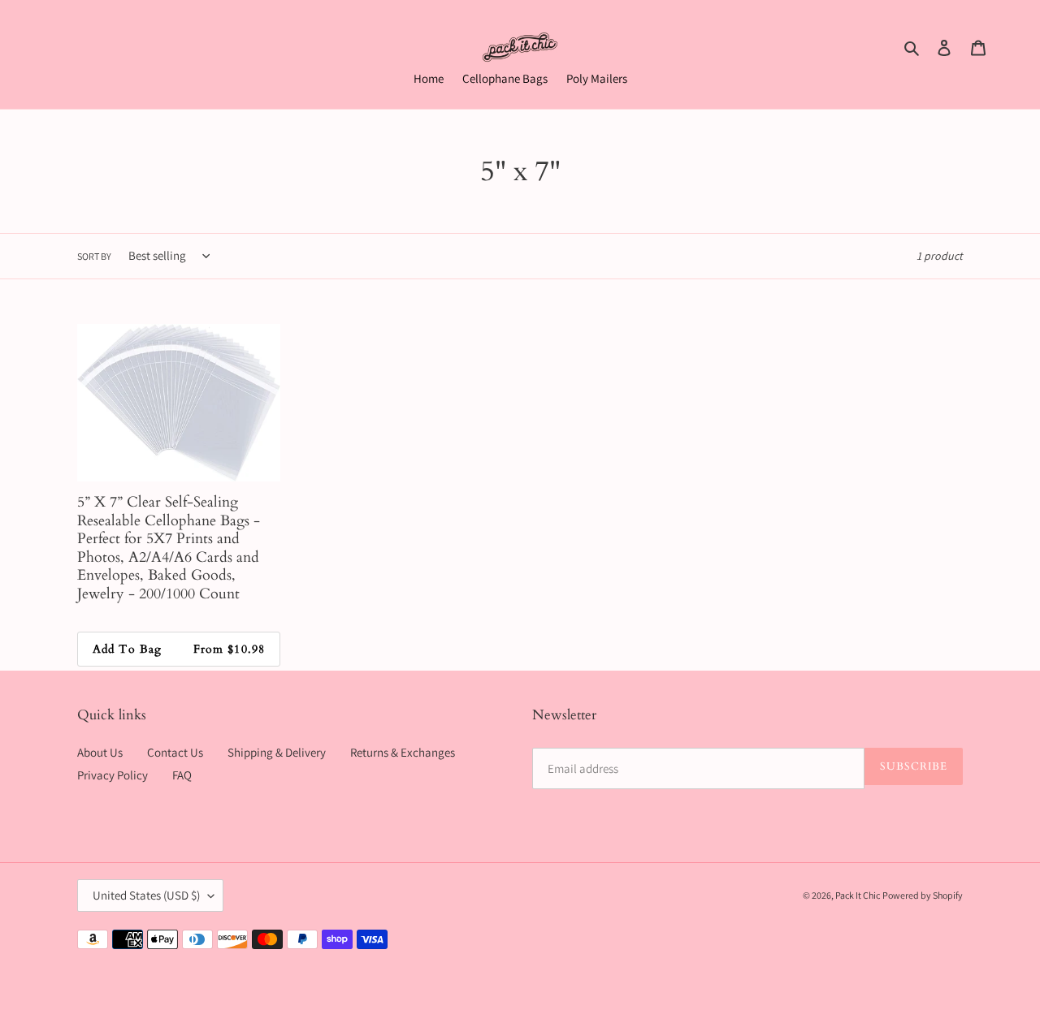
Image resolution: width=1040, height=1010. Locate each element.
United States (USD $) (146, 895)
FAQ (182, 775)
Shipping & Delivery (277, 752)
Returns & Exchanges (402, 752)
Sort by (94, 256)
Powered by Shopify (922, 895)
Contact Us (175, 752)
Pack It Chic (857, 895)
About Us (100, 752)
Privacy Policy (112, 775)
